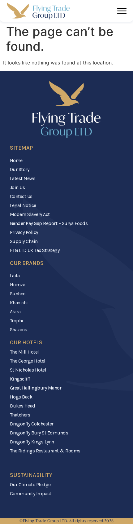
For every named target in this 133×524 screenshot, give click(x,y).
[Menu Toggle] (122, 11)
